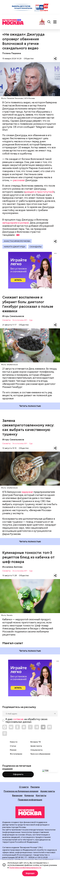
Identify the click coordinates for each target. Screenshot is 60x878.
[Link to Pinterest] (4, 733)
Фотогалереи (16, 754)
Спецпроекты (36, 750)
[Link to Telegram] (36, 727)
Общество (29, 58)
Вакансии (17, 795)
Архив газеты (36, 746)
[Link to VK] (11, 727)
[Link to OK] (17, 727)
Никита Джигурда (14, 246)
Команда (29, 795)
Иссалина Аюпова (12, 566)
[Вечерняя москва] (30, 812)
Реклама (35, 787)
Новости (13, 742)
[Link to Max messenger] (4, 727)
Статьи (13, 746)
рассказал (19, 180)
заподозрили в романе (15, 222)
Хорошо (30, 873)
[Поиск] (49, 22)
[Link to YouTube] (30, 727)
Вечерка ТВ (35, 742)
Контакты (41, 795)
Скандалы (36, 246)
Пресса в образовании (40, 754)
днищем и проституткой (39, 191)
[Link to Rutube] (49, 727)
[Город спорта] (42, 22)
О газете (24, 787)
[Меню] (55, 22)
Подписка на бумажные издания (21, 791)
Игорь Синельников (13, 316)
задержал (27, 492)
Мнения (13, 750)
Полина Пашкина (11, 53)
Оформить (18, 774)
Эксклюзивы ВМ (19, 320)
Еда (30, 320)
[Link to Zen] (24, 727)
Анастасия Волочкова (17, 241)
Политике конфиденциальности (25, 867)
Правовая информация (30, 799)
